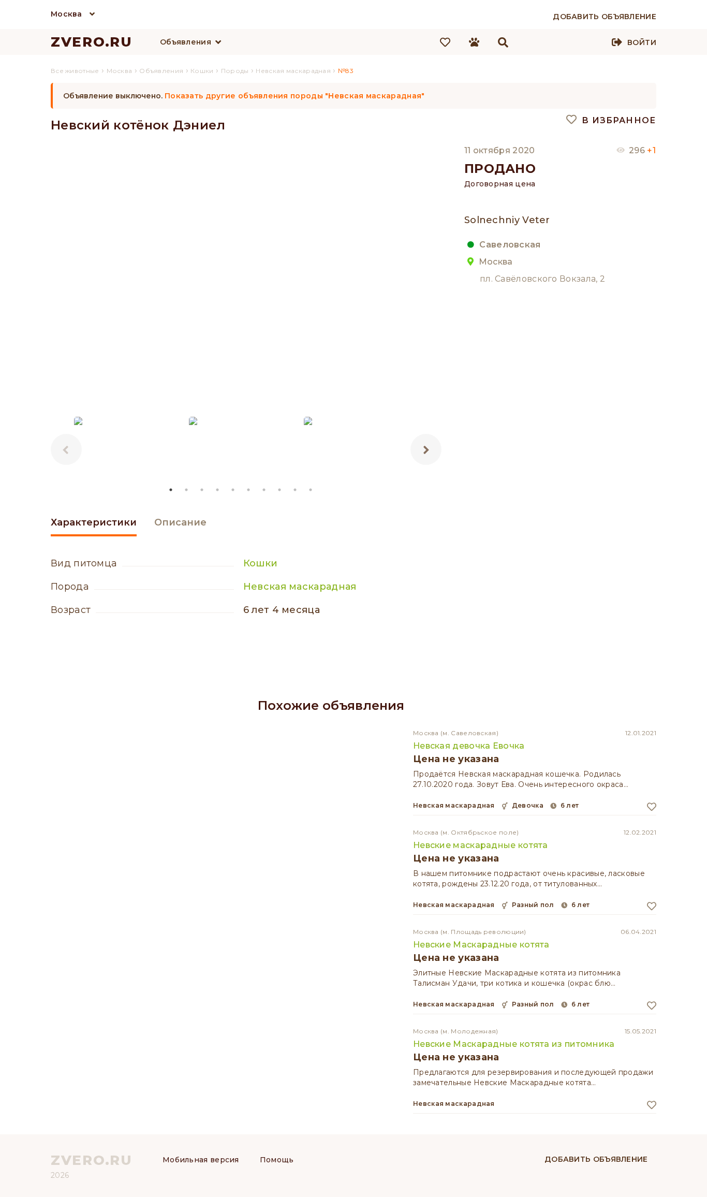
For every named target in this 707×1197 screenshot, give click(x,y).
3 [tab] (202, 490)
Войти (641, 42)
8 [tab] (280, 490)
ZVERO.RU (91, 42)
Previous (66, 449)
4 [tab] (218, 490)
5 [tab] (233, 490)
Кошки (260, 563)
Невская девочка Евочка (469, 746)
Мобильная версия (201, 1159)
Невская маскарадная (300, 586)
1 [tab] (171, 490)
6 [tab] (249, 490)
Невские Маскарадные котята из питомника (514, 1044)
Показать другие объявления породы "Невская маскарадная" (295, 95)
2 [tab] (187, 490)
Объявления (185, 42)
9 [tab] (295, 490)
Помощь (277, 1159)
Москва (66, 14)
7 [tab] (264, 490)
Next (425, 449)
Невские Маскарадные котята (481, 945)
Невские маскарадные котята (480, 845)
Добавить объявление (596, 1159)
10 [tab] (311, 490)
